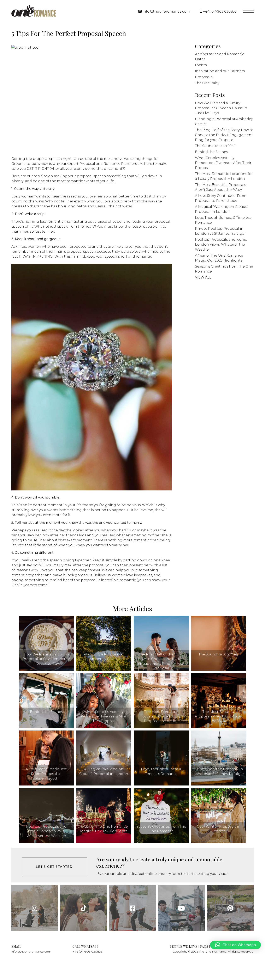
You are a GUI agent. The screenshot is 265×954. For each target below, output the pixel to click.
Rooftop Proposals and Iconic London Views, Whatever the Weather (221, 244)
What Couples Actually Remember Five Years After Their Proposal (223, 163)
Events (201, 65)
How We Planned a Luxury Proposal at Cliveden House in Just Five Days (221, 108)
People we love (184, 946)
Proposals (203, 77)
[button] (235, 945)
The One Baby (207, 83)
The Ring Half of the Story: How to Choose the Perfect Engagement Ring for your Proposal (224, 135)
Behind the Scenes (211, 152)
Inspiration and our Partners (220, 71)
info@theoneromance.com (166, 11)
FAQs (204, 946)
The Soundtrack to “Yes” (215, 146)
